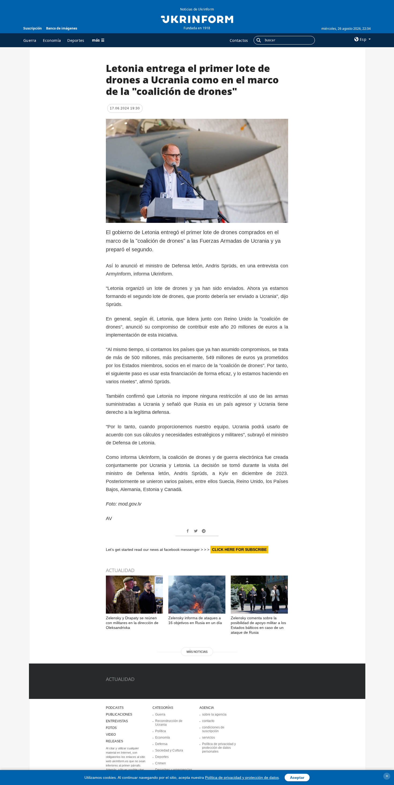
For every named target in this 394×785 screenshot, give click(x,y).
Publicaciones (119, 714)
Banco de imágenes (61, 28)
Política (160, 731)
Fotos (111, 728)
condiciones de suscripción (213, 729)
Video (111, 734)
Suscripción (32, 28)
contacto (208, 721)
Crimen (160, 763)
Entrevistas (117, 721)
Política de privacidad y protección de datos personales (219, 747)
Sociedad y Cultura (169, 750)
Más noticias (197, 651)
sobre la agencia (214, 714)
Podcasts (115, 708)
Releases (114, 741)
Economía (52, 40)
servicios (208, 737)
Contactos (239, 40)
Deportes (75, 40)
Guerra (29, 40)
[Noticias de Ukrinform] (197, 19)
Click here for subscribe (239, 549)
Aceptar (297, 777)
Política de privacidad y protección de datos (242, 777)
